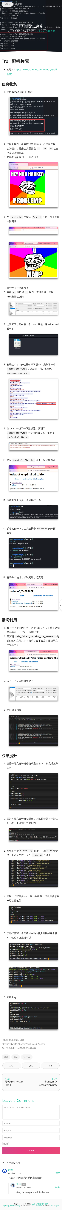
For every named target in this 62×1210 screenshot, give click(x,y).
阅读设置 (50, 31)
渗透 (6, 1057)
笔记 (15, 1057)
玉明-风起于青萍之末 (40, 1204)
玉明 (18, 1184)
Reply (57, 1172)
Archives (13, 1065)
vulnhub (26, 1057)
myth (10, 1169)
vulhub (40, 31)
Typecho (38, 1206)
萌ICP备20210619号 (11, 1206)
